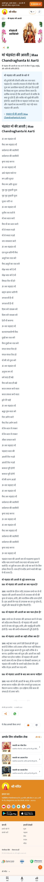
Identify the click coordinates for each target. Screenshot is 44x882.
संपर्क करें (5, 832)
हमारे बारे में (5, 828)
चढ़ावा (25, 832)
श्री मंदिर (4, 871)
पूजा (24, 828)
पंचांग (25, 839)
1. (16, 115)
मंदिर (25, 843)
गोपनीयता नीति (6, 850)
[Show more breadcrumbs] (4, 18)
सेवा (24, 836)
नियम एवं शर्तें (15, 850)
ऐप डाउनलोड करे (36, 4)
